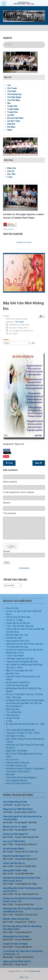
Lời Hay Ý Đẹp (13, 121)
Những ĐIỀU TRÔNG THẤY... (15, 870)
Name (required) (10, 482)
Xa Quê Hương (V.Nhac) (13, 848)
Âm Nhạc (11, 127)
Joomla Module (10, 229)
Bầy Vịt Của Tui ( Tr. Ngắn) (15, 827)
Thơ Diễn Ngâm (14, 97)
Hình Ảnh (11, 124)
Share (7, 450)
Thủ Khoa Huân (34, 971)
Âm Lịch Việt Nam (15, 118)
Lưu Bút (10, 115)
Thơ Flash (11, 91)
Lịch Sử (10, 171)
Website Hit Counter (24, 242)
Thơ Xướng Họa (14, 94)
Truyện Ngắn (13, 109)
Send (7, 562)
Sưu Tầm (11, 174)
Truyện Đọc (12, 112)
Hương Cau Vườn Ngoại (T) (15, 834)
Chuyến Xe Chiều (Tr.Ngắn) (15, 944)
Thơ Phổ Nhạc (13, 100)
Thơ (9, 85)
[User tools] (41, 316)
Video (9, 130)
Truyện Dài (12, 106)
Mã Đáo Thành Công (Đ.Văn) (16, 919)
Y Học (10, 177)
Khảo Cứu (11, 168)
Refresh (6, 551)
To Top (25, 977)
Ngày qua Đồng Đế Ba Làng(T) (17, 961)
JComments (24, 568)
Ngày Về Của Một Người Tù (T (16, 856)
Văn (9, 103)
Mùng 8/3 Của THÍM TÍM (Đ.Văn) (17, 809)
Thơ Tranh (12, 88)
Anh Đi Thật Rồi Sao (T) (14, 863)
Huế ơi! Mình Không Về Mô (15, 802)
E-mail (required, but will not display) (18, 492)
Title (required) (9, 513)
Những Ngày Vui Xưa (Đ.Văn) (16, 936)
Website (6, 503)
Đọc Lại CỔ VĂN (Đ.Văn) (14, 841)
